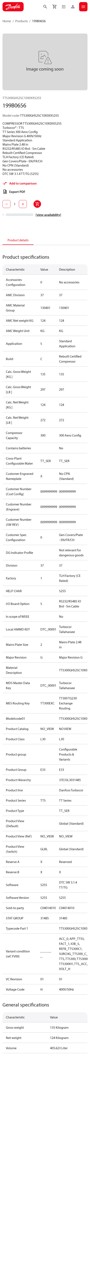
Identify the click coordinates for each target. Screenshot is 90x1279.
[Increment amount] (23, 204)
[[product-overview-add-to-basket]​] (37, 204)
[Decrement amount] (6, 204)
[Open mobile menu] (83, 6)
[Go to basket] (54, 6)
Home (7, 21)
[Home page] (13, 6)
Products (21, 21)
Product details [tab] (18, 240)
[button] (63, 6)
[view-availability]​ (48, 215)
